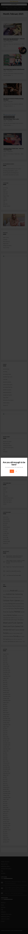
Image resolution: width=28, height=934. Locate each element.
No (16, 471)
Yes (12, 471)
